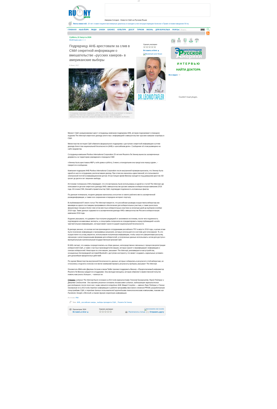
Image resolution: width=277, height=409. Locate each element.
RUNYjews (176, 30)
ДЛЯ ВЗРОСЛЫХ (163, 30)
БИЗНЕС (111, 30)
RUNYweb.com (75, 40)
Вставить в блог (150, 50)
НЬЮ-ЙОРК (84, 30)
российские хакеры (89, 302)
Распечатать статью (137, 312)
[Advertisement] (157, 10)
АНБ (78, 302)
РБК (77, 298)
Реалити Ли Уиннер (125, 302)
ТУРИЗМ (140, 30)
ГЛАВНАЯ (72, 30)
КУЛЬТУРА (121, 30)
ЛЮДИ (94, 30)
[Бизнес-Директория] (179, 40)
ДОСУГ (131, 30)
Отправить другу (157, 312)
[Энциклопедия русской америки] (188, 59)
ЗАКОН (102, 30)
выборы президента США (106, 302)
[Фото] (173, 40)
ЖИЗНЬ (149, 30)
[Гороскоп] (191, 40)
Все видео (173, 75)
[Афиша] (185, 40)
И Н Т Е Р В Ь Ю (188, 63)
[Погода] (197, 40)
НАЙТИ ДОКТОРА (188, 69)
